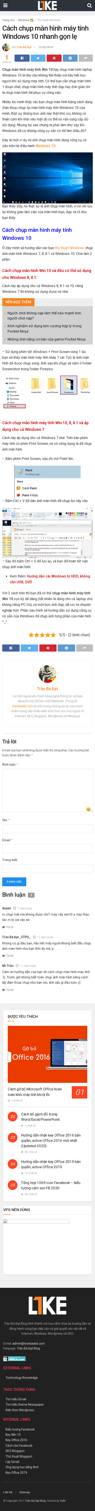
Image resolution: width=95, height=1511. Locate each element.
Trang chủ (8, 20)
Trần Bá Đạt (23, 47)
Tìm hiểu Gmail (16, 1399)
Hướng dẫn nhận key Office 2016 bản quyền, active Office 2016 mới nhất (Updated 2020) (50, 1140)
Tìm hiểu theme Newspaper (25, 1404)
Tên (6, 820)
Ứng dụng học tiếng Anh (22, 1467)
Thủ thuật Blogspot (19, 1456)
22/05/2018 (45, 47)
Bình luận (10, 764)
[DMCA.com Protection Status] (14, 1358)
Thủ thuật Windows (49, 20)
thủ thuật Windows (69, 248)
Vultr (62, 1500)
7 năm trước (24, 908)
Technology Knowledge (22, 1377)
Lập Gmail (12, 1462)
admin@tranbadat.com (28, 1343)
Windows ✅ (25, 20)
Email (7, 840)
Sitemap (24, 1492)
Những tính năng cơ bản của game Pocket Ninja (47, 339)
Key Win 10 (13, 1434)
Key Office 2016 (16, 1440)
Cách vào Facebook (19, 1445)
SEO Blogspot (15, 1451)
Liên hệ (7, 1492)
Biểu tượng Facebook (20, 1429)
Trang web (9, 860)
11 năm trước (45, 937)
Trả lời (9, 927)
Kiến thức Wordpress (20, 1410)
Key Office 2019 (16, 1472)
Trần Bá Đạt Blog (28, 1348)
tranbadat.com (22, 706)
